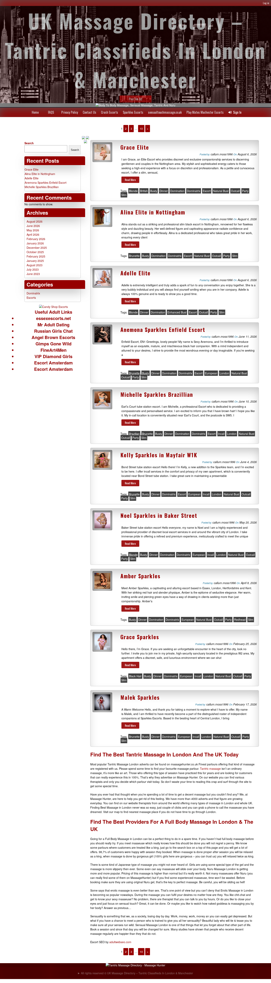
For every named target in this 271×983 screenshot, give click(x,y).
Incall (221, 434)
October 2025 (35, 252)
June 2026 (33, 226)
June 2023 (33, 274)
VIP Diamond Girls (53, 356)
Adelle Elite (135, 273)
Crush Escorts (109, 112)
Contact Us (89, 112)
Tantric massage (210, 769)
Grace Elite (134, 147)
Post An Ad (135, 99)
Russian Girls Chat (53, 331)
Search (29, 143)
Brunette (134, 256)
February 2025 (36, 256)
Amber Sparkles (140, 576)
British (144, 191)
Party (245, 191)
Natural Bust (221, 191)
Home (35, 112)
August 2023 (34, 265)
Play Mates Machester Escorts (205, 112)
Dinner (164, 191)
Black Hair (135, 676)
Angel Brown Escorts (53, 337)
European (211, 373)
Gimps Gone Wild (53, 343)
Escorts (31, 298)
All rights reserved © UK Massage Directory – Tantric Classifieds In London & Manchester (137, 973)
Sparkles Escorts (133, 112)
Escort (207, 191)
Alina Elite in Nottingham (152, 212)
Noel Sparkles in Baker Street (158, 515)
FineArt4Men (53, 350)
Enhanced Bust (176, 312)
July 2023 (33, 269)
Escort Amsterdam (53, 362)
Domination (177, 191)
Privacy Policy (69, 112)
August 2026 (34, 221)
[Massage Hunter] (135, 965)
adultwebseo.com (120, 942)
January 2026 (35, 243)
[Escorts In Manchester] (53, 307)
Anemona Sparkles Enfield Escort (162, 329)
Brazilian (134, 434)
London (224, 373)
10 (141, 129)
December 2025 (37, 248)
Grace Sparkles (139, 637)
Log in (266, 3)
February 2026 (36, 239)
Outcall (235, 191)
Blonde (133, 191)
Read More (130, 180)
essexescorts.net (53, 318)
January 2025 (35, 261)
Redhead (240, 620)
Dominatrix (193, 191)
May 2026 (33, 230)
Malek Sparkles (140, 697)
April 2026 (33, 234)
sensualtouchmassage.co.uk (165, 112)
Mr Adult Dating (53, 324)
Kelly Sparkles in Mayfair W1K (158, 455)
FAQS (51, 112)
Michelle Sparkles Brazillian (156, 394)
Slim (124, 195)
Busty (153, 191)
